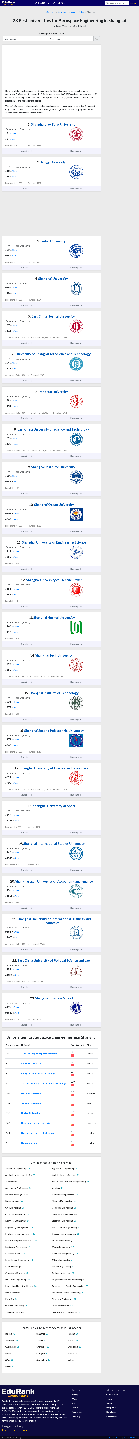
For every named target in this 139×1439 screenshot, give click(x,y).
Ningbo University (30, 1143)
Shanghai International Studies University (51, 843)
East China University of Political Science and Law (51, 960)
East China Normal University (51, 316)
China (81, 12)
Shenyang (76, 1416)
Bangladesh (111, 1412)
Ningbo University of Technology (37, 1133)
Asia (73, 12)
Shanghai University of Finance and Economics (51, 768)
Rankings (74, 151)
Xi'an (74, 1403)
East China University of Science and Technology (51, 429)
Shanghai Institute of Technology (51, 693)
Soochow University (31, 1063)
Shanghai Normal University (51, 617)
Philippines (111, 1407)
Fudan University (51, 241)
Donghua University (51, 392)
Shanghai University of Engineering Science (51, 542)
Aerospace (63, 12)
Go (96, 38)
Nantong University (31, 1093)
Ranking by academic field (51, 33)
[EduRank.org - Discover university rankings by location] (9, 2)
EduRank (82, 25)
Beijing (75, 1394)
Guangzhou (77, 1412)
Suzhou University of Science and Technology (44, 1083)
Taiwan (109, 1399)
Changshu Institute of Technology (38, 1073)
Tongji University (51, 162)
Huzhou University (30, 1113)
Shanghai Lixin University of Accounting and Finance (51, 881)
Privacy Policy (130, 1437)
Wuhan (75, 1399)
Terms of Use (115, 1437)
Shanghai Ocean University (51, 505)
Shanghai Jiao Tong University (51, 124)
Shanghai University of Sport (51, 806)
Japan (109, 1403)
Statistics (25, 151)
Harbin (75, 1407)
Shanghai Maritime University (51, 467)
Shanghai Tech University (51, 655)
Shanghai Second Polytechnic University (51, 731)
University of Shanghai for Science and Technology (51, 354)
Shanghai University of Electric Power (51, 580)
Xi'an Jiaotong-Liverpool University (39, 1053)
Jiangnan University (31, 1103)
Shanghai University (51, 279)
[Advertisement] (25, 68)
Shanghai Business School (51, 998)
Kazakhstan (111, 1416)
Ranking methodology (15, 1430)
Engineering (49, 12)
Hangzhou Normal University (35, 1123)
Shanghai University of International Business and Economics (51, 921)
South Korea (112, 1394)
